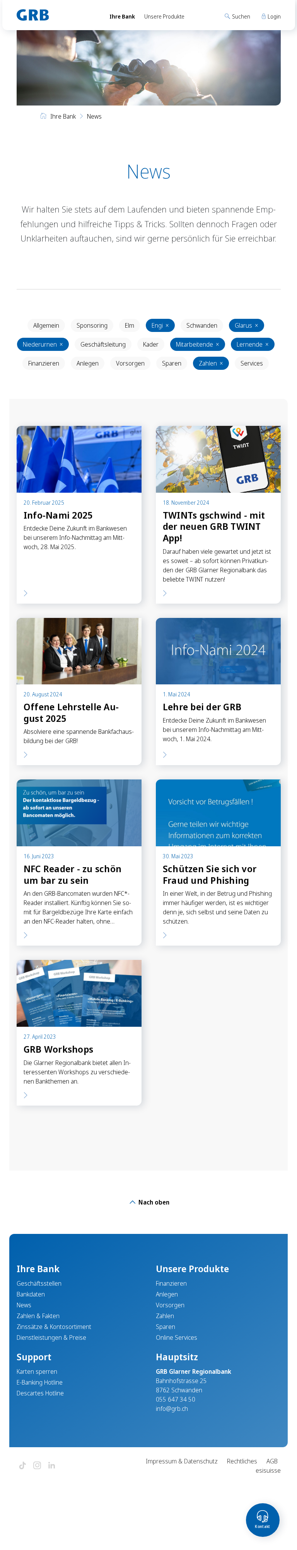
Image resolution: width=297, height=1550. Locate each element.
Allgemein (46, 325)
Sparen (171, 363)
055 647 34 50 (175, 1399)
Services (252, 363)
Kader (151, 344)
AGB (272, 1461)
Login (273, 16)
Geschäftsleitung (103, 344)
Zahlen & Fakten (38, 1316)
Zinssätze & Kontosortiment (54, 1326)
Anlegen (88, 363)
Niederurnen (43, 344)
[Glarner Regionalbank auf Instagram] (37, 1466)
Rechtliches (242, 1461)
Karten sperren (37, 1371)
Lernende (253, 344)
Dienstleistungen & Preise (51, 1337)
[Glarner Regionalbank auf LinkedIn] (52, 1466)
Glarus (246, 325)
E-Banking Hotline (40, 1382)
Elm (129, 325)
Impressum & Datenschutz (182, 1461)
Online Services (176, 1337)
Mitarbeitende (197, 344)
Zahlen (211, 363)
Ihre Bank (122, 16)
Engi (160, 325)
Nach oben (153, 1202)
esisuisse (268, 1470)
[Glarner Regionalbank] (56, 15)
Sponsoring (92, 325)
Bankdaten (31, 1294)
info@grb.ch (172, 1408)
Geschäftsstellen (39, 1283)
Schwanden (201, 325)
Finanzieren (43, 363)
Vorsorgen (130, 363)
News (24, 1305)
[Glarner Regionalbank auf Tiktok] (22, 1466)
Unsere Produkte (164, 16)
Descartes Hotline (40, 1393)
